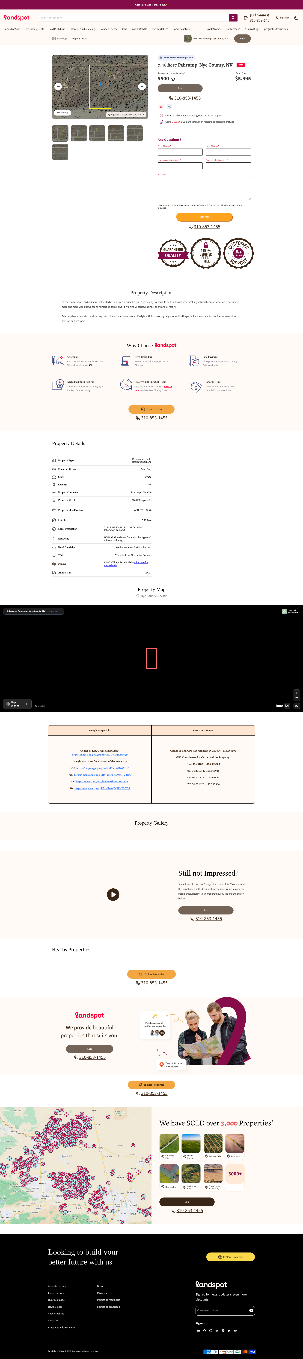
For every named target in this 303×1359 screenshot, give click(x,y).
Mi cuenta (102, 1293)
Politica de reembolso (108, 1300)
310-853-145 (259, 20)
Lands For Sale (12, 29)
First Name (164, 146)
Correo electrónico (217, 160)
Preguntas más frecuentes (62, 1327)
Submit (204, 217)
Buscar (100, 1286)
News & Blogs (252, 29)
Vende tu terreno (57, 1286)
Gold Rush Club (57, 29)
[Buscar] (233, 17)
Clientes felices (160, 29)
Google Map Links (100, 730)
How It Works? (213, 29)
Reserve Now (154, 409)
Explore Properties (154, 1085)
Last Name (212, 146)
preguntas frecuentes (276, 29)
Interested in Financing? (83, 29)
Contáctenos (233, 29)
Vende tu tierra (109, 29)
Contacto (53, 1320)
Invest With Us (139, 29)
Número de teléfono (169, 160)
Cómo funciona (56, 1293)
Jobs (124, 29)
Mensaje (162, 174)
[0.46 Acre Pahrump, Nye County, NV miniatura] (60, 133)
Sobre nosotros (181, 29)
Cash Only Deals (35, 29)
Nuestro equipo (56, 1300)
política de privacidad (108, 1307)
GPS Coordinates (203, 730)
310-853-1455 (187, 98)
